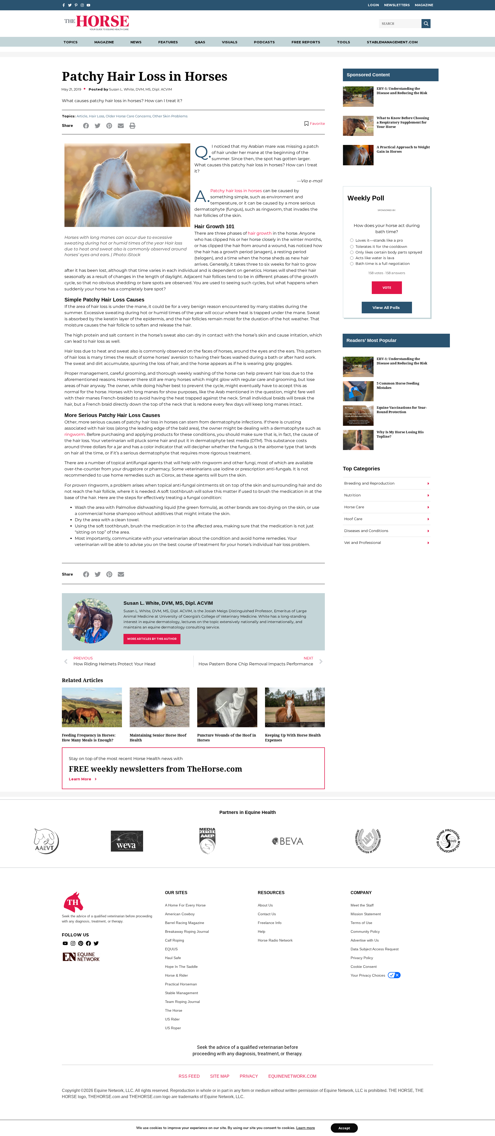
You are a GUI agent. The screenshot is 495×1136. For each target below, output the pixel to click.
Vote (387, 287)
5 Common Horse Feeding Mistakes (398, 385)
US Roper (173, 1028)
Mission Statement (366, 914)
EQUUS (171, 949)
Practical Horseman (181, 984)
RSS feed (189, 1076)
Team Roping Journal (182, 1002)
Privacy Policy (362, 958)
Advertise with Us (365, 940)
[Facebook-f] (63, 5)
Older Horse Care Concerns (128, 116)
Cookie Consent (364, 967)
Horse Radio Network (275, 940)
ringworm (74, 434)
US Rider (172, 1019)
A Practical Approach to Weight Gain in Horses (403, 149)
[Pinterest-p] (76, 5)
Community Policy (365, 931)
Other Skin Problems (169, 116)
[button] (86, 126)
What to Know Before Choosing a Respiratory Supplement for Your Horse (403, 122)
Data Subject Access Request (375, 949)
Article (82, 116)
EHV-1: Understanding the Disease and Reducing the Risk (402, 90)
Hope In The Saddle (181, 967)
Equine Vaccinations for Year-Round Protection (402, 409)
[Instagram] (82, 5)
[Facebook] (88, 943)
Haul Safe (173, 958)
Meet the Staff (362, 905)
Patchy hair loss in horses (236, 190)
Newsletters (397, 5)
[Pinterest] (80, 943)
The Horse (173, 1010)
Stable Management (181, 993)
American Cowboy (180, 914)
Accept (344, 1128)
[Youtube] (65, 943)
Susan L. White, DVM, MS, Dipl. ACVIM (168, 603)
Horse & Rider (176, 975)
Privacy (249, 1076)
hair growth (260, 233)
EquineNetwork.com (292, 1076)
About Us (265, 905)
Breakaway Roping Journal (187, 931)
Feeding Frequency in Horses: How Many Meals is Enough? (89, 737)
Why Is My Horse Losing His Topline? (400, 434)
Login (373, 5)
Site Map (219, 1076)
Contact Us (267, 914)
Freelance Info (270, 923)
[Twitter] (70, 5)
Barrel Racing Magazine (184, 923)
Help (261, 931)
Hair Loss (96, 116)
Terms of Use (361, 923)
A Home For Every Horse (185, 905)
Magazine (424, 5)
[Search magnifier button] (426, 23)
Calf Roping (174, 940)
